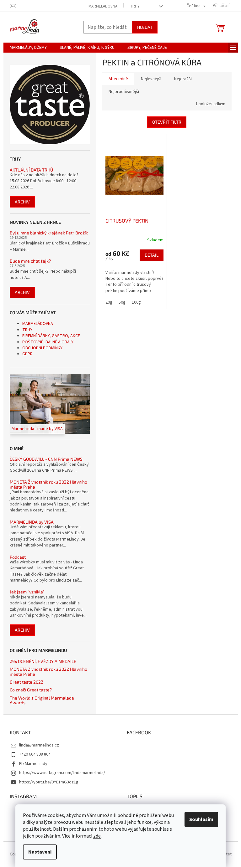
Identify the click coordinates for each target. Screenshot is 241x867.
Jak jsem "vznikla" (27, 591)
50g (122, 302)
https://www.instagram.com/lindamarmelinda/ (62, 773)
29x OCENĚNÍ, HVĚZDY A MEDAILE (43, 661)
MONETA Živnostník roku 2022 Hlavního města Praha (48, 484)
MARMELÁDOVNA (102, 6)
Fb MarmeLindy (33, 764)
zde (97, 836)
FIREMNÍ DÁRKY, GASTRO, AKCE (51, 336)
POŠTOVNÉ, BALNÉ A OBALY (47, 342)
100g (136, 302)
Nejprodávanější (124, 92)
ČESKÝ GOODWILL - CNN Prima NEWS (46, 459)
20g (108, 302)
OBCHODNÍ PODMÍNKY (42, 348)
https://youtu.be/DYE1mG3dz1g (48, 782)
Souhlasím (201, 819)
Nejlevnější (151, 79)
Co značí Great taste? (31, 689)
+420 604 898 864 (35, 754)
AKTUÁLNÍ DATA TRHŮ (31, 169)
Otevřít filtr (166, 122)
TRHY (135, 6)
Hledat (145, 27)
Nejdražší (183, 79)
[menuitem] (28, 48)
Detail (151, 255)
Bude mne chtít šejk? (30, 261)
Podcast (18, 557)
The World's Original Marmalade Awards (42, 700)
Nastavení (39, 852)
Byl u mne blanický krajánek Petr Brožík (49, 232)
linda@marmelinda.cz (39, 745)
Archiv (22, 201)
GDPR (27, 354)
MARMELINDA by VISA (32, 522)
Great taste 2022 (26, 682)
